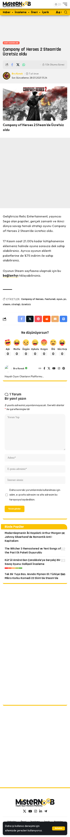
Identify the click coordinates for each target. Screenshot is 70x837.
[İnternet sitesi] (40, 368)
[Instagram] (58, 368)
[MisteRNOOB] (35, 802)
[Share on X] (18, 65)
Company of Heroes (32, 299)
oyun (59, 299)
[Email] (55, 319)
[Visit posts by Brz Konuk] (8, 368)
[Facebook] (44, 368)
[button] (58, 828)
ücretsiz (26, 304)
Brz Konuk (17, 73)
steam (6, 304)
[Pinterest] (63, 368)
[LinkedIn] (40, 811)
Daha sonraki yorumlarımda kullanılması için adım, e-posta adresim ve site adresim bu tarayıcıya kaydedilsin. (34, 494)
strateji (15, 304)
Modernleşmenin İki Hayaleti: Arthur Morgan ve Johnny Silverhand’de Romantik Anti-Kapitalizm (35, 537)
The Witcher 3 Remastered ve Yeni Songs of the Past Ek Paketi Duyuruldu (33, 551)
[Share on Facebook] (12, 65)
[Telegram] (45, 811)
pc (64, 299)
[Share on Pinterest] (38, 319)
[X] (49, 368)
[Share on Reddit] (46, 319)
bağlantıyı (10, 275)
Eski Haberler (11, 43)
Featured (50, 299)
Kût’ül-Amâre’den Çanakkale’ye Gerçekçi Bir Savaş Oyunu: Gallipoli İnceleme (32, 562)
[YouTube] (54, 368)
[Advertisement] (35, 27)
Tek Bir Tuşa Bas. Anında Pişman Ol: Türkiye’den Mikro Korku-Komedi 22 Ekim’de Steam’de (35, 576)
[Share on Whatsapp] (23, 65)
